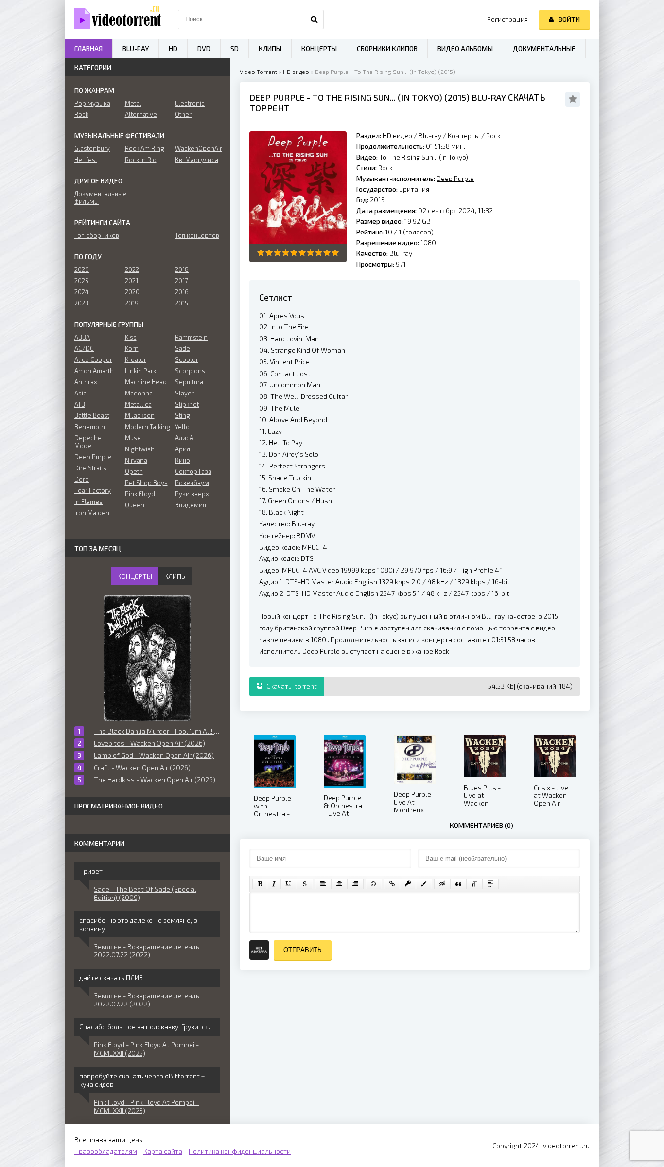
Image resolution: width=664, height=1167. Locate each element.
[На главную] (113, 19)
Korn (132, 348)
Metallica (138, 404)
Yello (182, 427)
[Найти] (314, 19)
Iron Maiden (91, 513)
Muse (133, 438)
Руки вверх (192, 494)
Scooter (186, 359)
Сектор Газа (193, 471)
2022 (132, 269)
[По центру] (339, 884)
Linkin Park (140, 371)
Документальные (544, 48)
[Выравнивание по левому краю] (323, 884)
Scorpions (190, 371)
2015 (457, 97)
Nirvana (136, 460)
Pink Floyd (140, 494)
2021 (131, 281)
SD (234, 48)
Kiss (131, 337)
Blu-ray (431, 135)
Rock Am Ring (144, 148)
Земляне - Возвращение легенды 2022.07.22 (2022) (147, 950)
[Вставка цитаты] (458, 884)
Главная (88, 48)
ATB (79, 404)
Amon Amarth (94, 371)
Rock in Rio (141, 159)
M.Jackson (140, 415)
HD (173, 48)
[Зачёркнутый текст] (305, 884)
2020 (132, 292)
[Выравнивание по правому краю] (355, 884)
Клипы (270, 48)
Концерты (464, 135)
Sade (182, 348)
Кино (182, 460)
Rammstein (191, 337)
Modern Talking (147, 427)
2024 (81, 292)
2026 (81, 269)
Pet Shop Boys (146, 482)
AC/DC (84, 348)
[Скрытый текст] (442, 884)
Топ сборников (96, 235)
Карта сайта (162, 1151)
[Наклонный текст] (274, 884)
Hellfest (85, 159)
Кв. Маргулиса (196, 159)
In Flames (88, 501)
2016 (182, 292)
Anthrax (85, 382)
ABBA (82, 337)
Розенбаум (192, 482)
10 (335, 253)
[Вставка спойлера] (490, 884)
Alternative (141, 114)
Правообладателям (105, 1151)
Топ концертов (197, 235)
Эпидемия (190, 505)
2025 (81, 281)
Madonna (139, 393)
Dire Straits (90, 468)
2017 (181, 281)
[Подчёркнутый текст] (288, 884)
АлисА (184, 438)
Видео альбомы (465, 48)
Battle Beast (91, 415)
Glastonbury (92, 148)
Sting (182, 415)
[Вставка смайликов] (374, 884)
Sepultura (189, 382)
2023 (81, 303)
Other (183, 114)
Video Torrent (258, 71)
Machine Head (146, 382)
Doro (81, 479)
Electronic (190, 103)
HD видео (296, 71)
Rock (493, 135)
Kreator (135, 359)
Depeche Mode (88, 441)
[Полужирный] (259, 884)
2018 (182, 269)
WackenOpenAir (197, 148)
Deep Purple (277, 97)
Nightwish (140, 449)
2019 (132, 303)
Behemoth (89, 427)
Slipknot (187, 404)
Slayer (184, 393)
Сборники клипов (387, 48)
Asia (80, 393)
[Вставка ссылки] (392, 884)
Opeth (134, 471)
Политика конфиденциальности (240, 1151)
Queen (134, 505)
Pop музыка (92, 103)
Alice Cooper (93, 359)
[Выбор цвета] (424, 884)
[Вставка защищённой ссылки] (408, 884)
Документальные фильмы (97, 197)
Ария (182, 449)
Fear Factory (92, 490)
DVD (203, 48)
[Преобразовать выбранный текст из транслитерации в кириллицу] (474, 884)
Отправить (302, 949)
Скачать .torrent (291, 686)
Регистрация (507, 19)
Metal (133, 103)
